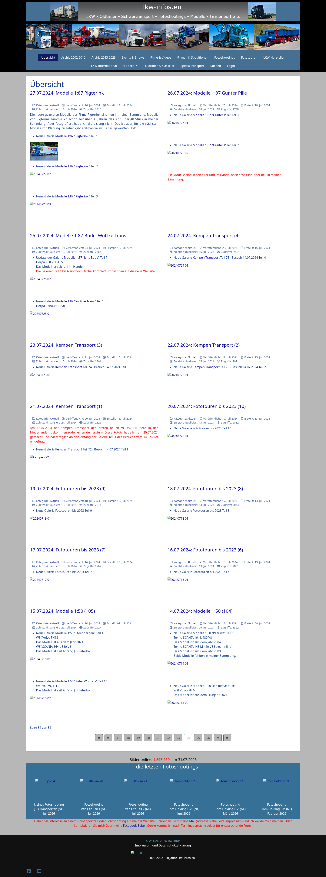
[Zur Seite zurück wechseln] (108, 737)
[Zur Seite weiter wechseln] (218, 737)
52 (168, 738)
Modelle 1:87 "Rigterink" (72, 136)
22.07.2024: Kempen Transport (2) (204, 345)
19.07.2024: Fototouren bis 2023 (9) (67, 488)
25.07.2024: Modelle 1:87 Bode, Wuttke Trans (78, 235)
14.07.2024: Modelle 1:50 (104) (200, 611)
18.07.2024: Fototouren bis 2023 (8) (205, 488)
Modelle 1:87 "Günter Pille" (212, 115)
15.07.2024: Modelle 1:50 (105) (62, 611)
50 (148, 738)
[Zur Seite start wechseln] (99, 737)
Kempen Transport (206, 257)
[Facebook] (29, 871)
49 (138, 738)
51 (158, 738)
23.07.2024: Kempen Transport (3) (66, 345)
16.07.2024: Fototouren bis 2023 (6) (205, 550)
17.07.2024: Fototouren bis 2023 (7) (67, 550)
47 (118, 738)
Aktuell (54, 105)
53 (178, 738)
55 (198, 738)
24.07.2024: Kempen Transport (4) (204, 235)
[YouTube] (39, 871)
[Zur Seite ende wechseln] (227, 737)
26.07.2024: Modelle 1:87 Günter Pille (207, 93)
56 (208, 738)
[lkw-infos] (163, 37)
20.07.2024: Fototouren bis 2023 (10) (207, 406)
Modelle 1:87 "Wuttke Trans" (75, 301)
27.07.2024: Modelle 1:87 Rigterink (67, 93)
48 (128, 738)
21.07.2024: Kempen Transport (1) (66, 406)
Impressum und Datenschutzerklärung (163, 845)
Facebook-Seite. (134, 825)
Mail (192, 821)
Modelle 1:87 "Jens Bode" (81, 257)
